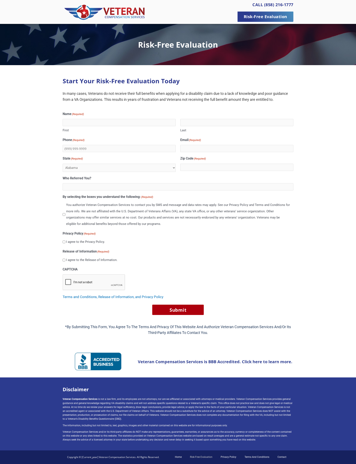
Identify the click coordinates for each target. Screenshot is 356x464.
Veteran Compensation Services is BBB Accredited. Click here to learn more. (215, 361)
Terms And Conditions (257, 457)
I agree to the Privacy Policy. (85, 242)
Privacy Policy (228, 457)
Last (183, 130)
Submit (178, 310)
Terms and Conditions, (80, 297)
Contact (282, 457)
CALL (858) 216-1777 (272, 4)
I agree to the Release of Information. (91, 260)
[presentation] (94, 282)
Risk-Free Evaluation (201, 457)
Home (178, 457)
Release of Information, (116, 297)
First (66, 130)
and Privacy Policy (149, 297)
